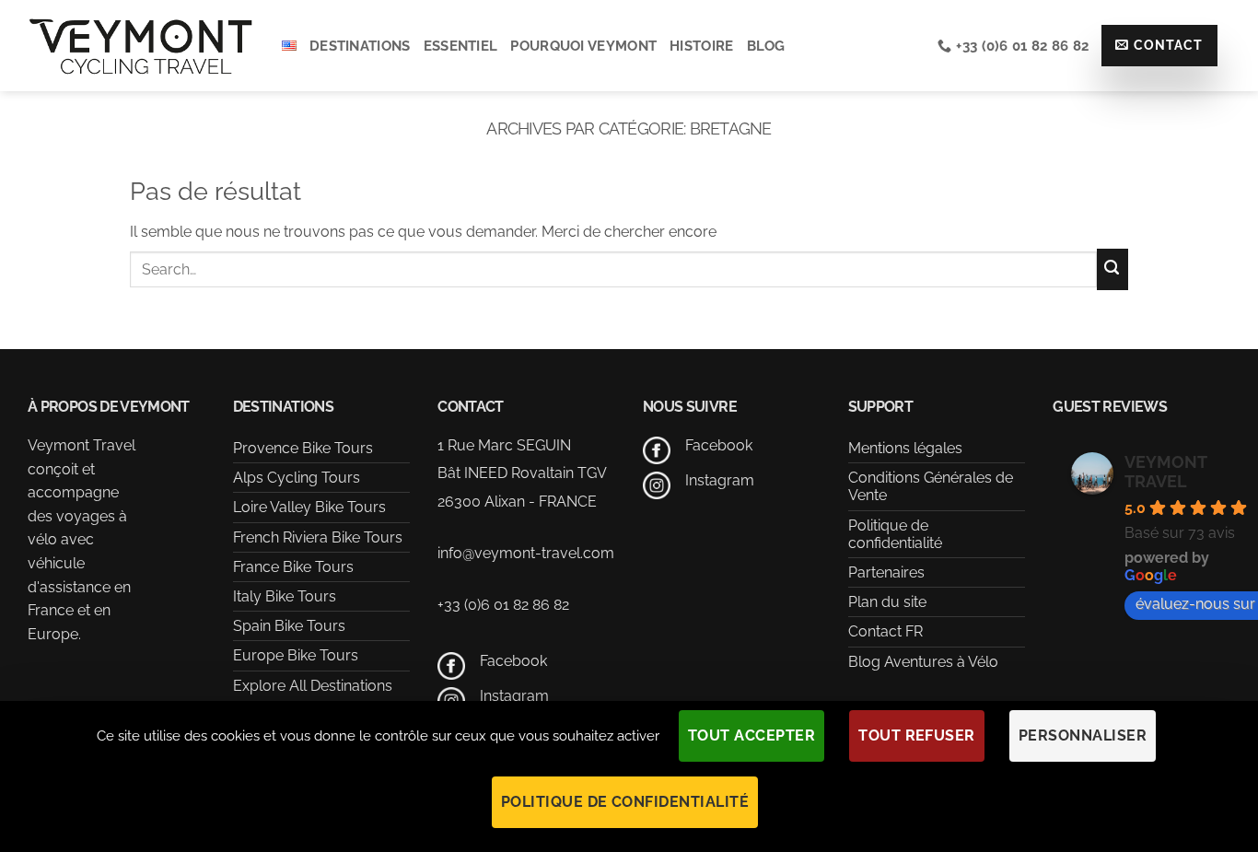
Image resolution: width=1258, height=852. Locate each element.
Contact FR (885, 631)
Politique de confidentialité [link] (625, 802)
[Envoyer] (1112, 269)
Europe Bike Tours (295, 655)
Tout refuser (916, 735)
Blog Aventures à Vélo (923, 662)
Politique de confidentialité (895, 534)
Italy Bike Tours (284, 596)
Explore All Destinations (312, 685)
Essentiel (461, 46)
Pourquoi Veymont (583, 46)
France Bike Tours (293, 567)
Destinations (360, 46)
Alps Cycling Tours (296, 477)
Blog (766, 46)
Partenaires (886, 572)
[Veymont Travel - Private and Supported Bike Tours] (141, 45)
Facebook (513, 661)
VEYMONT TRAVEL (1165, 471)
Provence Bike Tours (303, 448)
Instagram (514, 696)
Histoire (701, 46)
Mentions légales (905, 448)
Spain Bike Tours (289, 626)
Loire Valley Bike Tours (309, 507)
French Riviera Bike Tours (317, 537)
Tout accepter (751, 735)
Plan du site (887, 602)
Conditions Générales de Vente (930, 486)
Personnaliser (1083, 735)
